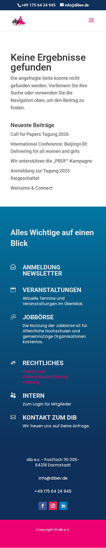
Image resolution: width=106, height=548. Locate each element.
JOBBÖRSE (38, 317)
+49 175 (42, 491)
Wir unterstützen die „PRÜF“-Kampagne (51, 161)
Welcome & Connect (31, 188)
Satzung (31, 382)
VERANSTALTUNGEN (52, 290)
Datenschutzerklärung (45, 376)
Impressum (35, 371)
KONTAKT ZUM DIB (50, 417)
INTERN (34, 395)
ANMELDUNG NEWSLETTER (42, 270)
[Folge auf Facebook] (43, 506)
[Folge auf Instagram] (53, 506)
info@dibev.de (53, 478)
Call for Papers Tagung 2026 (40, 134)
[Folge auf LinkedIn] (63, 506)
